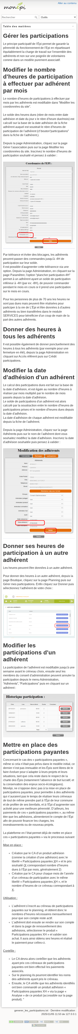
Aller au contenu (67, 3)
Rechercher (36, 17)
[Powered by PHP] (31, 1021)
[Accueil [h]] (39, 2)
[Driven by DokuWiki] (39, 1025)
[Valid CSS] (62, 1021)
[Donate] (16, 1021)
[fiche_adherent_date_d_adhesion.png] (39, 493)
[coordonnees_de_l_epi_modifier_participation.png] (39, 205)
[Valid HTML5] (46, 1021)
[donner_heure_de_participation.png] (39, 616)
